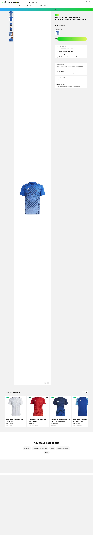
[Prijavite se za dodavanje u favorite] (56, 39)
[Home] (10, 2)
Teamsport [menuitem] (32, 5)
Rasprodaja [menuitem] (39, 5)
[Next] (86, 392)
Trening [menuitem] (15, 5)
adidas (52, 448)
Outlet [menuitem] (45, 5)
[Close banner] (91, 9)
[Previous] (83, 392)
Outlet (46, 452)
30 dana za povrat (63, 54)
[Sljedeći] (48, 383)
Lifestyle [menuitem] (26, 5)
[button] (11, 18)
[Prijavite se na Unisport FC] (86, 2)
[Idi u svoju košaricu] (89, 2)
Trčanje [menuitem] (21, 5)
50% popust (26, 448)
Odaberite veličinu (72, 39)
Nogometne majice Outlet (63, 448)
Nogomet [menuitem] (4, 5)
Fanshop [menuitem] (10, 5)
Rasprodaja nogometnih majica (40, 448)
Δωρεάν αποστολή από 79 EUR (66, 51)
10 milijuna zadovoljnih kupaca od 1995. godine (69, 56)
